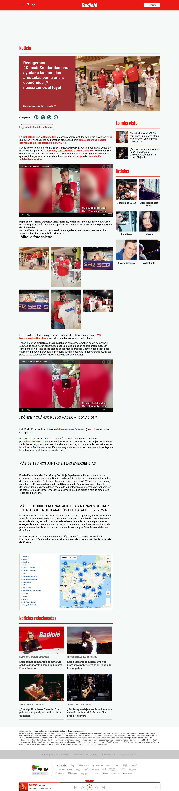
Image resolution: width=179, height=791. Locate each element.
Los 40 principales (73, 765)
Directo (153, 5)
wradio (85, 769)
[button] (21, 5)
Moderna (72, 773)
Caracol (133, 765)
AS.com (116, 765)
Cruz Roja (76, 156)
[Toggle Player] (156, 787)
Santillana (85, 765)
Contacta (45, 755)
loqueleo (115, 773)
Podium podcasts (84, 773)
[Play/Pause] (89, 787)
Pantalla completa (110, 215)
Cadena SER (50, 137)
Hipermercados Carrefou (70, 429)
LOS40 (31, 137)
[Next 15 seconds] (96, 787)
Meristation (127, 773)
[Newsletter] (34, 5)
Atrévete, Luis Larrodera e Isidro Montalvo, (70, 150)
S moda (104, 773)
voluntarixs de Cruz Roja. (37, 441)
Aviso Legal (65, 755)
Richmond (60, 773)
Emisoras (54, 755)
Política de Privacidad (109, 755)
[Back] (75, 787)
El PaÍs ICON (94, 773)
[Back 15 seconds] (82, 787)
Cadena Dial (104, 769)
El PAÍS (61, 765)
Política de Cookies (91, 755)
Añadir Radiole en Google (39, 127)
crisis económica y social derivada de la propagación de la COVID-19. (62, 141)
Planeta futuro (122, 769)
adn (124, 765)
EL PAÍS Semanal (113, 769)
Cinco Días (94, 769)
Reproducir (66, 188)
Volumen (28, 215)
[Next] (103, 787)
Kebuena (131, 769)
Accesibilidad (77, 755)
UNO (78, 769)
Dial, (25, 137)
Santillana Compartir (98, 765)
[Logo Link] (89, 5)
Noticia (25, 48)
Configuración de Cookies (128, 755)
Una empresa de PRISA (40, 767)
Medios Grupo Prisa (40, 773)
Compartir (104, 215)
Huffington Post (65, 769)
